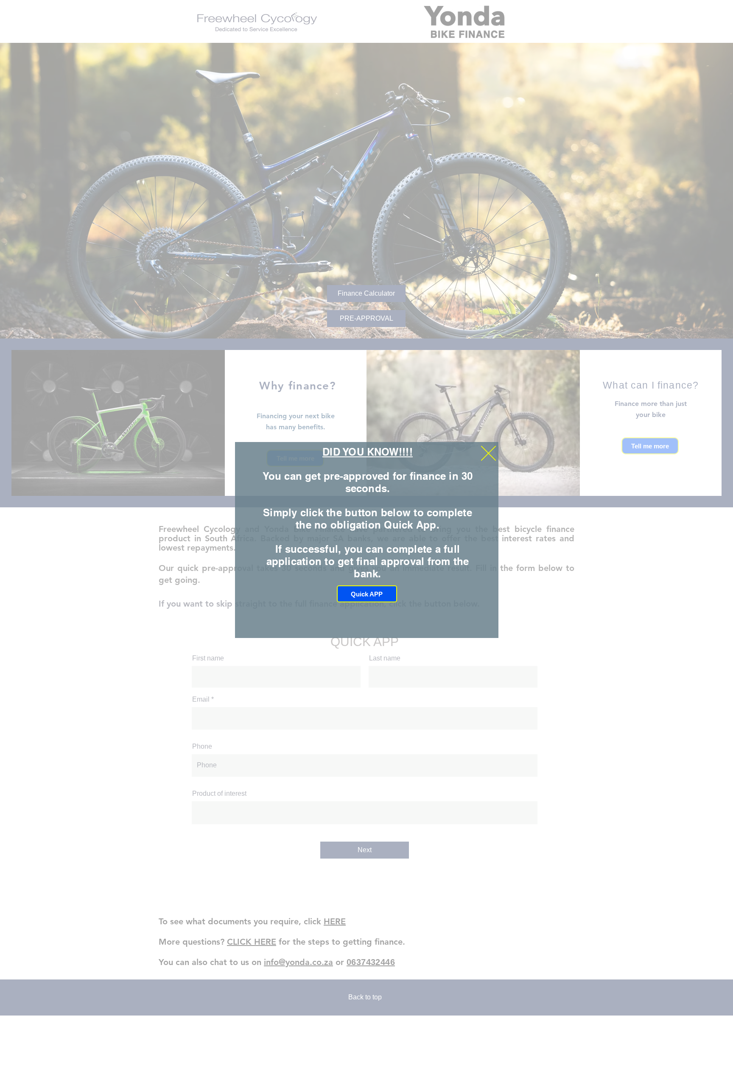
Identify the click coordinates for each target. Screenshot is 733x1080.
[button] (488, 453)
